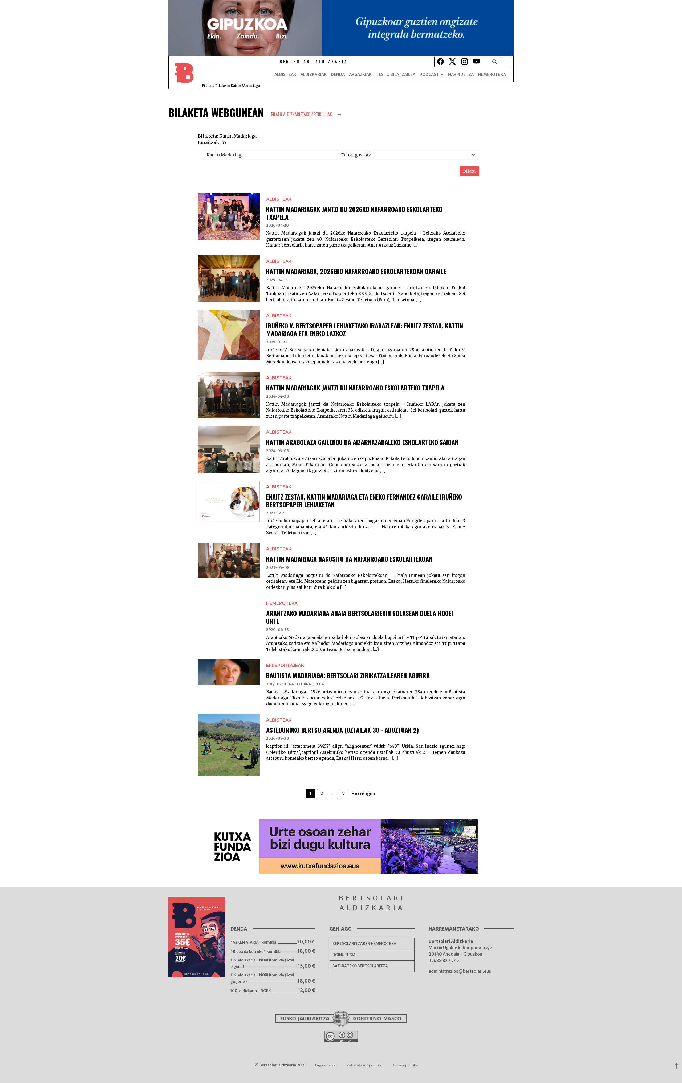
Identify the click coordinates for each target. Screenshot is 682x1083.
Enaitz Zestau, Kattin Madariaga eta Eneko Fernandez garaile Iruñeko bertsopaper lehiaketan (364, 500)
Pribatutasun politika (364, 1065)
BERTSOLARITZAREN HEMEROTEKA (364, 943)
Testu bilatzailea (395, 74)
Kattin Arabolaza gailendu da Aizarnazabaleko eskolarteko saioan (362, 442)
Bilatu (469, 171)
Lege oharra (325, 1065)
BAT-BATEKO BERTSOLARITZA (360, 966)
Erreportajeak (285, 665)
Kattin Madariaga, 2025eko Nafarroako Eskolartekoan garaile (356, 271)
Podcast (430, 74)
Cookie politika (405, 1065)
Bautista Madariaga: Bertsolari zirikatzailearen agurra (348, 675)
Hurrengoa (363, 793)
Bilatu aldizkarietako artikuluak (302, 114)
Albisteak (285, 74)
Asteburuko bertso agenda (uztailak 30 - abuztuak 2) (342, 730)
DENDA (338, 74)
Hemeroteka (492, 74)
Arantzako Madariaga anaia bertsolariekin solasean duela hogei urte (359, 617)
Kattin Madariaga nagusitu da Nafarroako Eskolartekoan (349, 558)
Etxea (206, 85)
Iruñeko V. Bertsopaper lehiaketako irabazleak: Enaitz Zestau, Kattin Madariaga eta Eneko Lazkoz (364, 329)
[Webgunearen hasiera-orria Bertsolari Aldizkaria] (184, 74)
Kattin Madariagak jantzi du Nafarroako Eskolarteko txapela (355, 387)
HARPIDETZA (461, 74)
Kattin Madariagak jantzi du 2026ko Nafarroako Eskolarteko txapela (354, 213)
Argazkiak (360, 74)
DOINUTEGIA (344, 954)
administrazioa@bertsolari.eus (460, 971)
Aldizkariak (314, 74)
